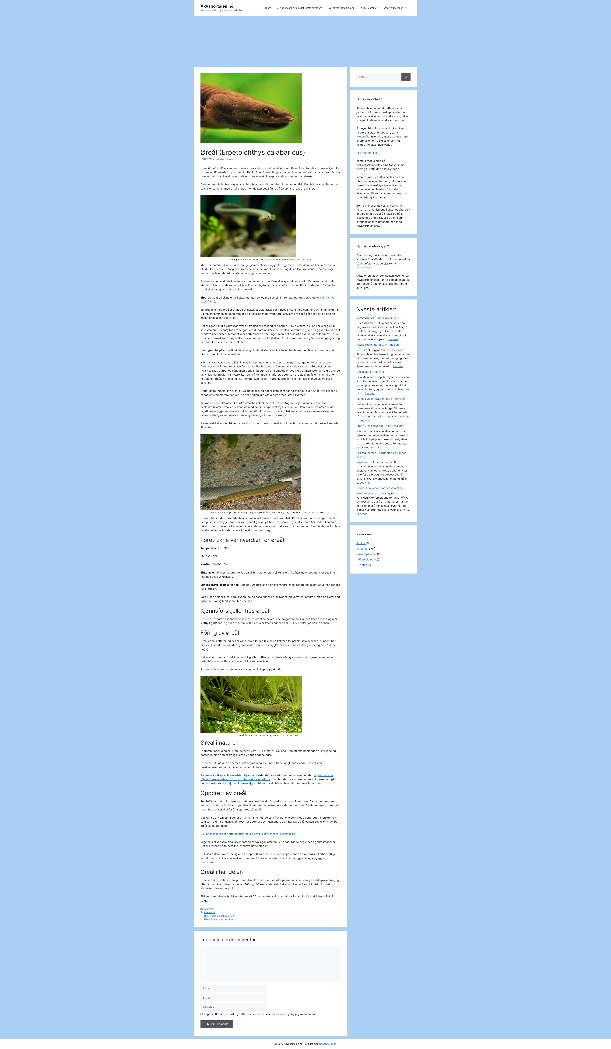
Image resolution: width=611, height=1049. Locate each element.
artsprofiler (363, 136)
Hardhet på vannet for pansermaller (379, 488)
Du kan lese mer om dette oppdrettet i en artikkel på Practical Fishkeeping (247, 833)
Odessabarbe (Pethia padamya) (376, 317)
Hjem (268, 7)
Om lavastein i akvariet (371, 371)
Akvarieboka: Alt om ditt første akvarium (299, 7)
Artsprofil (209, 909)
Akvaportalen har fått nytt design (377, 344)
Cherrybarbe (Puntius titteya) (219, 916)
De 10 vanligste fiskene (341, 7)
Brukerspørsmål (366, 554)
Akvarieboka (364, 267)
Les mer (393, 339)
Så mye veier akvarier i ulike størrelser (380, 398)
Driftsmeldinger (366, 559)
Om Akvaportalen (393, 7)
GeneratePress (327, 1043)
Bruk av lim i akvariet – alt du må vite (379, 425)
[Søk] (406, 77)
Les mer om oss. (367, 152)
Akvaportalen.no (216, 6)
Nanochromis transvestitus (218, 919)
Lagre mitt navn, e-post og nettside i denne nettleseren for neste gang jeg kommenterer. (260, 1014)
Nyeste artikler (369, 7)
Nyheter (361, 565)
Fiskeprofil (209, 912)
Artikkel (361, 543)
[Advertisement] (305, 40)
